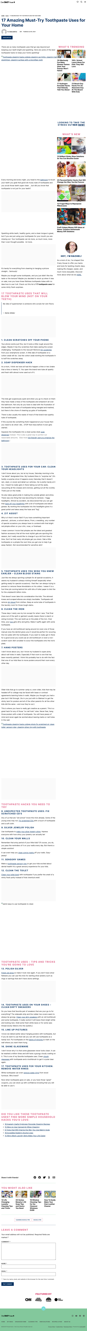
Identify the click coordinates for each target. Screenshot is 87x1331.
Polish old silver (7, 973)
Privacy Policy (51, 1326)
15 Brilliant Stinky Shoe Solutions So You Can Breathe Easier (70, 157)
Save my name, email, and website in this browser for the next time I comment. (28, 1279)
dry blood (11, 602)
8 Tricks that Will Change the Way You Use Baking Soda (27, 1130)
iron (12, 622)
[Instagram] (72, 1316)
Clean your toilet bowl (10, 875)
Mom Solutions (45, 1321)
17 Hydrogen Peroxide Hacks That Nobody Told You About (63, 87)
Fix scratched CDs (26, 821)
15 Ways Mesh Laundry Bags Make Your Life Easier (25, 1136)
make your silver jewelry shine (28, 832)
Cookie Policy (59, 1326)
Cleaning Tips (33, 1321)
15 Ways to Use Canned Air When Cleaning (22, 1127)
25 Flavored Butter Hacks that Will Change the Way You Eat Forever (71, 181)
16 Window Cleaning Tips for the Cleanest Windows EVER (35, 1205)
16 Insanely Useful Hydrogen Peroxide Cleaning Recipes (27, 1124)
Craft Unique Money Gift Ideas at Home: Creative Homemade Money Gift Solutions (70, 229)
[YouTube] (76, 1316)
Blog (7, 15)
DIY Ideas (10, 1321)
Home (2, 15)
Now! (81, 125)
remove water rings (31, 1073)
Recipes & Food (57, 1321)
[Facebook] (80, 1316)
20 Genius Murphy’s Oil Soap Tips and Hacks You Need (21, 1204)
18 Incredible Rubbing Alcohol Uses (19, 1133)
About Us (67, 1321)
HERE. (79, 275)
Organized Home (20, 1321)
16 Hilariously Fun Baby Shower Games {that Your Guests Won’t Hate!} (63, 65)
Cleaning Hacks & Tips (23, 1220)
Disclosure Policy (68, 1326)
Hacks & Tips (37, 1220)
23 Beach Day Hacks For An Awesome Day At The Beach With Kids (78, 88)
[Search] (81, 2)
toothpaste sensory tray (17, 864)
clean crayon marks (26, 853)
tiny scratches (46, 350)
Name (4, 1263)
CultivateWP (82, 1326)
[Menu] (85, 2)
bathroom (44, 180)
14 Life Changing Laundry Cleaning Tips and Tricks (7, 1204)
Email (4, 1271)
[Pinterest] (84, 1316)
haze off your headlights (15, 504)
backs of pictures (36, 1040)
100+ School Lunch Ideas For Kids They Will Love (78, 63)
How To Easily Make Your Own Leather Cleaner (50, 1203)
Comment (5, 1242)
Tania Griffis (13, 31)
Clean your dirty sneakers (27, 1017)
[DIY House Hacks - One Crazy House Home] (8, 2)
